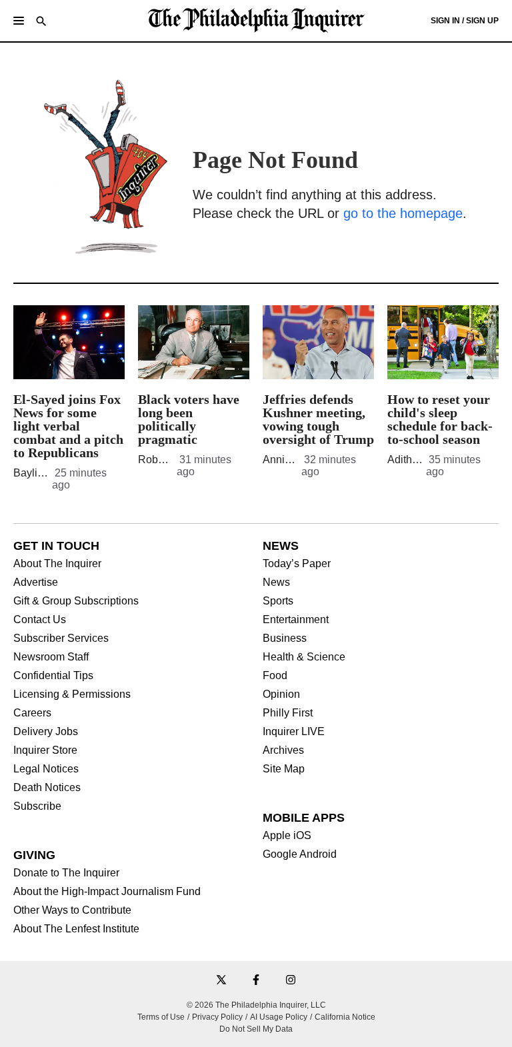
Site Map (284, 769)
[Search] (41, 22)
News (276, 582)
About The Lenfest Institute (76, 929)
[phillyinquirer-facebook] (256, 980)
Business (285, 638)
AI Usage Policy (278, 1017)
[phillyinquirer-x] (221, 980)
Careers (32, 713)
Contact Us (39, 619)
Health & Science (304, 657)
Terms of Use (161, 1017)
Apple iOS (287, 835)
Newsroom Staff (51, 657)
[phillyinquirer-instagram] (290, 980)
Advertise (35, 582)
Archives (283, 750)
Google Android (300, 854)
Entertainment (296, 619)
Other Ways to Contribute (72, 910)
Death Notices (47, 787)
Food (275, 675)
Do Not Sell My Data (256, 1029)
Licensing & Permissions (72, 694)
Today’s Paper (297, 563)
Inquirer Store (45, 750)
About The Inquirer (57, 563)
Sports (278, 601)
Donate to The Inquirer (66, 873)
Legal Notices (46, 769)
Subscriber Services (61, 638)
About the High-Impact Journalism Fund (107, 891)
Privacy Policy (217, 1017)
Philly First (288, 713)
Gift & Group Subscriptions (76, 601)
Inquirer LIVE (294, 731)
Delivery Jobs (45, 731)
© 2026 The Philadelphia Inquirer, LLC (256, 1005)
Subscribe (37, 806)
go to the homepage (403, 213)
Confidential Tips (53, 675)
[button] (18, 21)
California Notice (345, 1017)
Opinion (281, 694)
